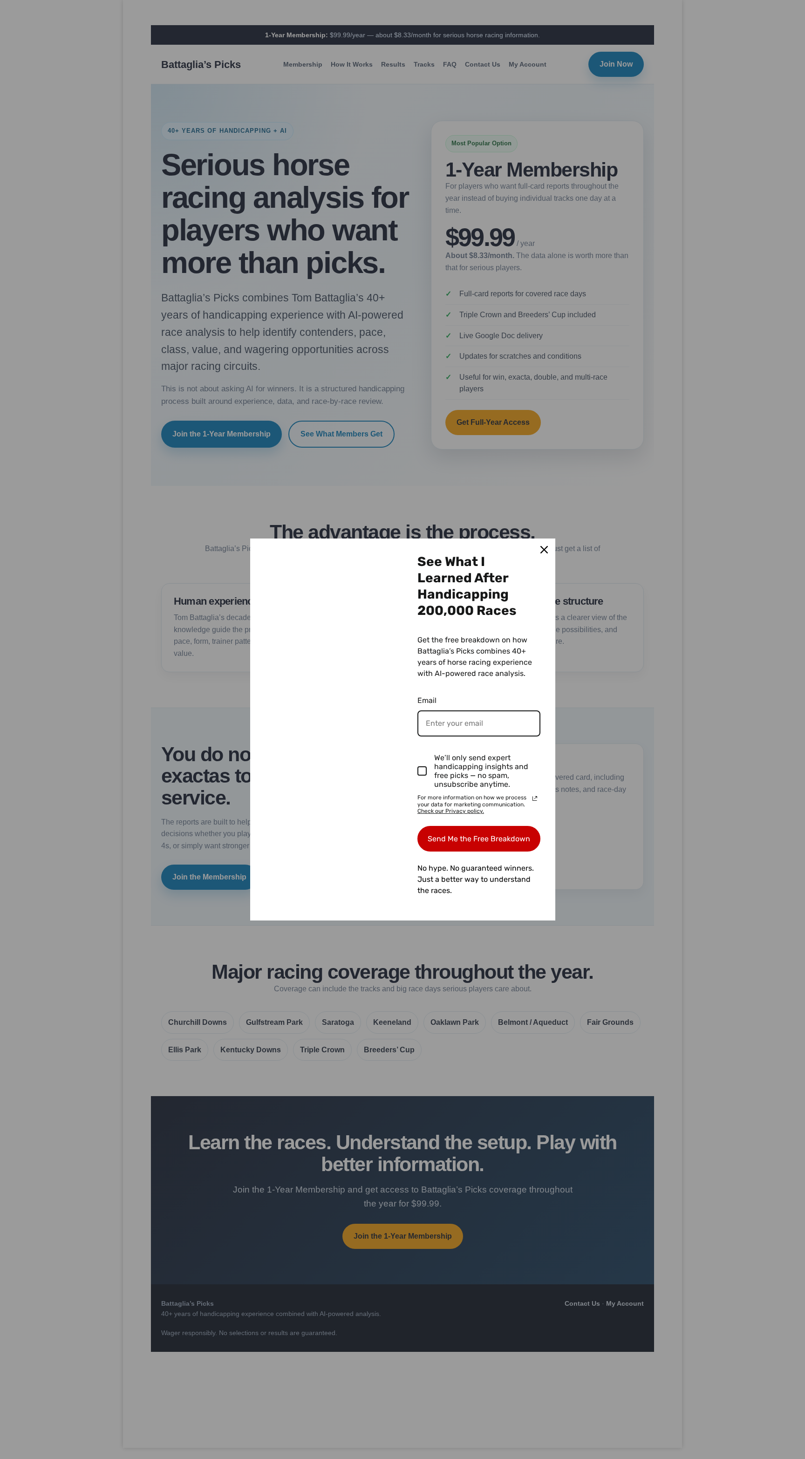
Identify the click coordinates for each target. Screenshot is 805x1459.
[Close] (544, 550)
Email (427, 700)
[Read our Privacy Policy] (534, 798)
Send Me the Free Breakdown (479, 838)
